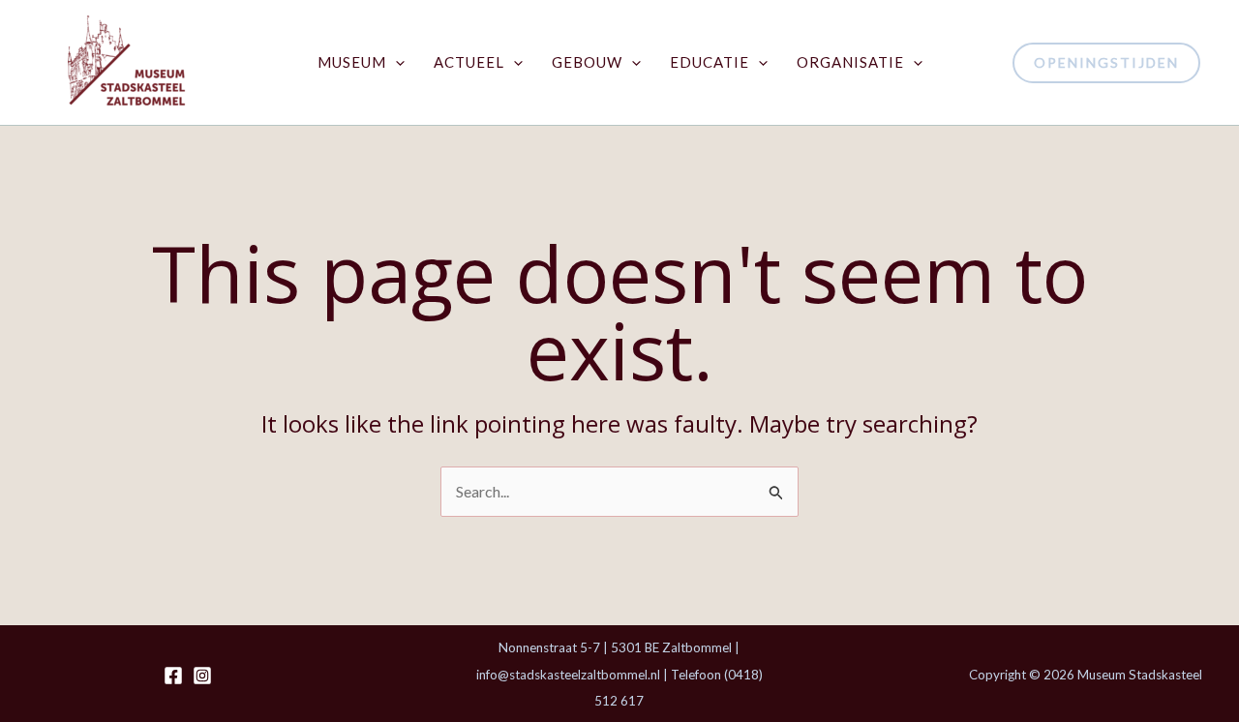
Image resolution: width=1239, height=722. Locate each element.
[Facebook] (173, 675)
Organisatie (850, 62)
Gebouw (587, 62)
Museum (351, 62)
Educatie (709, 62)
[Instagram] (202, 675)
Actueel (469, 62)
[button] (395, 62)
